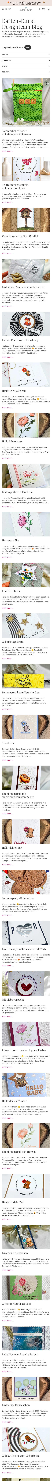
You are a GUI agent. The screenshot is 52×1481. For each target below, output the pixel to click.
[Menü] (3, 9)
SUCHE (8, 9)
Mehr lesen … (7, 151)
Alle (27, 47)
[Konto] (39, 9)
